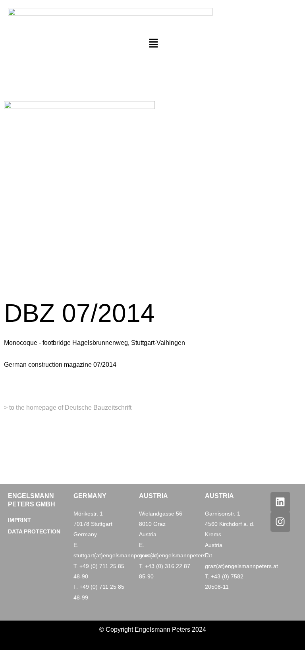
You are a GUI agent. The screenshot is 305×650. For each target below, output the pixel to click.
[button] (153, 44)
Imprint (19, 520)
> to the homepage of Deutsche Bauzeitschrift (67, 407)
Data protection (34, 531)
